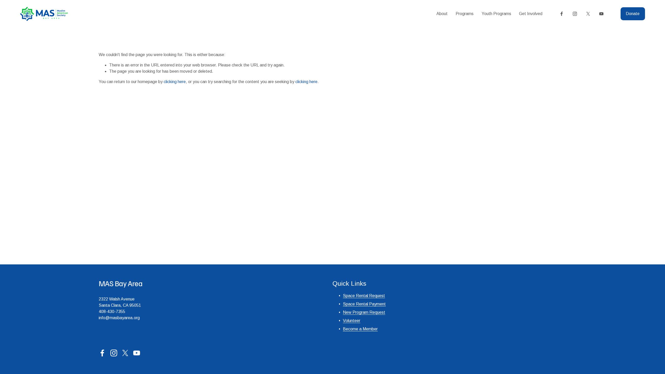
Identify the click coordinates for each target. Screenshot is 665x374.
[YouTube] (601, 13)
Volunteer (351, 320)
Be (345, 329)
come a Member (363, 329)
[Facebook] (561, 13)
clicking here (175, 81)
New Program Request (364, 312)
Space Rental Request (364, 295)
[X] (588, 13)
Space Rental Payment (364, 304)
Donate (633, 13)
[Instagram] (574, 13)
